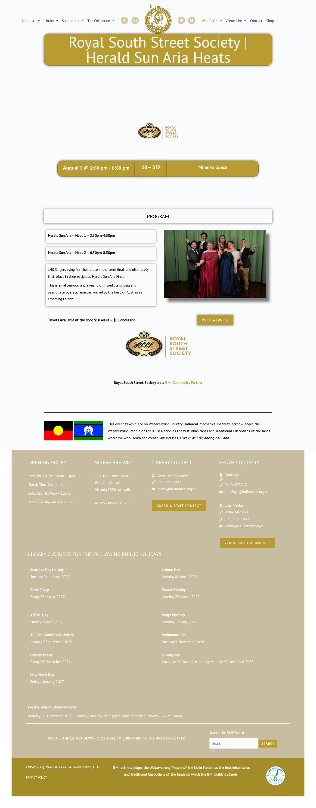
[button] (31, 20)
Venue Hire (234, 20)
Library (48, 20)
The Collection (98, 20)
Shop (270, 20)
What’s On (209, 20)
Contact (256, 20)
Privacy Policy (36, 778)
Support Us (70, 20)
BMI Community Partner (183, 382)
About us (28, 20)
